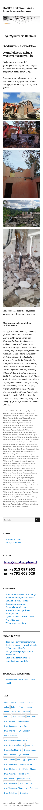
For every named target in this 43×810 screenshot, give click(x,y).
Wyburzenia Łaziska (28, 451)
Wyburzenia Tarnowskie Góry (13, 492)
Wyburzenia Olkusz (25, 466)
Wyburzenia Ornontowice (11, 468)
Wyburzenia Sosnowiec (11, 487)
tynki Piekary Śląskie (27, 769)
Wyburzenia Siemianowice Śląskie (14, 482)
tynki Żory (24, 793)
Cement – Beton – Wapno (17, 601)
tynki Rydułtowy (23, 778)
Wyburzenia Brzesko (10, 420)
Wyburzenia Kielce (9, 447)
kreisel (20, 707)
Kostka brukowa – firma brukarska (21, 645)
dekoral (30, 702)
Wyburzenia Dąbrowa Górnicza (13, 435)
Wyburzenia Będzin (17, 415)
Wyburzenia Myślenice (30, 458)
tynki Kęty (21, 759)
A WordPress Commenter (17, 680)
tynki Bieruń (32, 716)
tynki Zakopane (32, 788)
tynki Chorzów (24, 730)
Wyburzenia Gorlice (9, 439)
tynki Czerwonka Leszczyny (15, 740)
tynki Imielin (31, 745)
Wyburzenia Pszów (25, 475)
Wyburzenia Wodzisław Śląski (26, 497)
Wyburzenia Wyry (9, 501)
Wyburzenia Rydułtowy (10, 480)
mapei (6, 711)
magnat (29, 707)
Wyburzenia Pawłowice (26, 470)
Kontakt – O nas (13, 539)
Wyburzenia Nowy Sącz (29, 463)
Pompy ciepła (12, 613)
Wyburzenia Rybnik (27, 478)
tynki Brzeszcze (10, 726)
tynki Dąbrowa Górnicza (14, 745)
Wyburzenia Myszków (27, 461)
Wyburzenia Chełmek (24, 423)
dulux (6, 707)
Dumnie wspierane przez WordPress (18, 806)
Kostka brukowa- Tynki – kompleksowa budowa (18, 9)
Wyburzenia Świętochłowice (29, 490)
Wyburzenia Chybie (9, 427)
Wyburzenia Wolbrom (10, 499)
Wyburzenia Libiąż (9, 454)
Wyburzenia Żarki (16, 504)
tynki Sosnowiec (11, 783)
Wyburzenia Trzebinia (31, 492)
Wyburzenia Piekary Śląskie (12, 473)
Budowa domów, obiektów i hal (20, 597)
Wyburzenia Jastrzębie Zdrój (20, 442)
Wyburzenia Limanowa (23, 454)
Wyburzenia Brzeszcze (25, 420)
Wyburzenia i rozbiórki (16, 623)
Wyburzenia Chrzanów (25, 425)
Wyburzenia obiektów (19, 46)
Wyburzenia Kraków (32, 449)
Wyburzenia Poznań (29, 473)
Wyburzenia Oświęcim (10, 470)
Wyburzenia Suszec (26, 487)
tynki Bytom (24, 726)
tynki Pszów (24, 773)
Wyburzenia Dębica (31, 435)
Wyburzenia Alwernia (18, 413)
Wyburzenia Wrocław (25, 499)
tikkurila (7, 716)
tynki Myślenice (26, 764)
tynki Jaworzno (30, 750)
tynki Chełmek (10, 730)
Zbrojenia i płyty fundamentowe (20, 642)
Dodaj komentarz (22, 506)
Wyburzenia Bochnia (28, 418)
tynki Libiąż (32, 759)
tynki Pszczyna (10, 773)
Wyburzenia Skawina (17, 485)
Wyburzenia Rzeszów (26, 480)
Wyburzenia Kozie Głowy (16, 449)
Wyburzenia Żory (9, 506)
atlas (6, 702)
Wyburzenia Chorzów (10, 425)
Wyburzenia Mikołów (15, 458)
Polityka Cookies (13, 543)
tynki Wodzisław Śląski (13, 788)
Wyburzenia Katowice (18, 444)
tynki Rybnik (9, 778)
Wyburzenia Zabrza (22, 501)
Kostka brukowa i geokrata (18, 610)
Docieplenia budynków (16, 604)
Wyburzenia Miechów (23, 456)
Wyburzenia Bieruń (14, 418)
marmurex (16, 711)
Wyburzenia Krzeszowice (11, 451)
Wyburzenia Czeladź (17, 430)
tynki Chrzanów (10, 735)
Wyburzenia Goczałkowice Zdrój (28, 437)
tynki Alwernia (19, 716)
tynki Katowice (10, 754)
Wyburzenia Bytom (9, 423)
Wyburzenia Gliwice (9, 437)
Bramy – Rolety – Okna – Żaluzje (21, 594)
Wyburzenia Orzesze (28, 468)
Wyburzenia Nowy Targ (11, 466)
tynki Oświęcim (10, 769)
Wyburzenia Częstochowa (27, 432)
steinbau (26, 711)
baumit (13, 702)
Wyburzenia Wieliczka (23, 494)
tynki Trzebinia (26, 783)
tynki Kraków (9, 759)
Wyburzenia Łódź (9, 456)
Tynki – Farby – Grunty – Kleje (20, 617)
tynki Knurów (24, 754)
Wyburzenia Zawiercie (30, 504)
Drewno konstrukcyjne (16, 607)
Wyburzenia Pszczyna (10, 475)
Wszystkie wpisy (21, 411)
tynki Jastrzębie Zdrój (13, 750)
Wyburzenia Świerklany (11, 490)
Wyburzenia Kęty (31, 444)
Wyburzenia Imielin (23, 439)
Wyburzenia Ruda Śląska (11, 478)
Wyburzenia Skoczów (32, 485)
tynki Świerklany (11, 793)
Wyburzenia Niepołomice (11, 463)
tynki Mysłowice (10, 764)
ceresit (21, 702)
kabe (13, 707)
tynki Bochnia (9, 721)
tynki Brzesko (23, 721)
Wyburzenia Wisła (9, 497)
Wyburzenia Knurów (23, 447)
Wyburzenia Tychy (9, 494)
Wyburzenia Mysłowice (11, 461)
